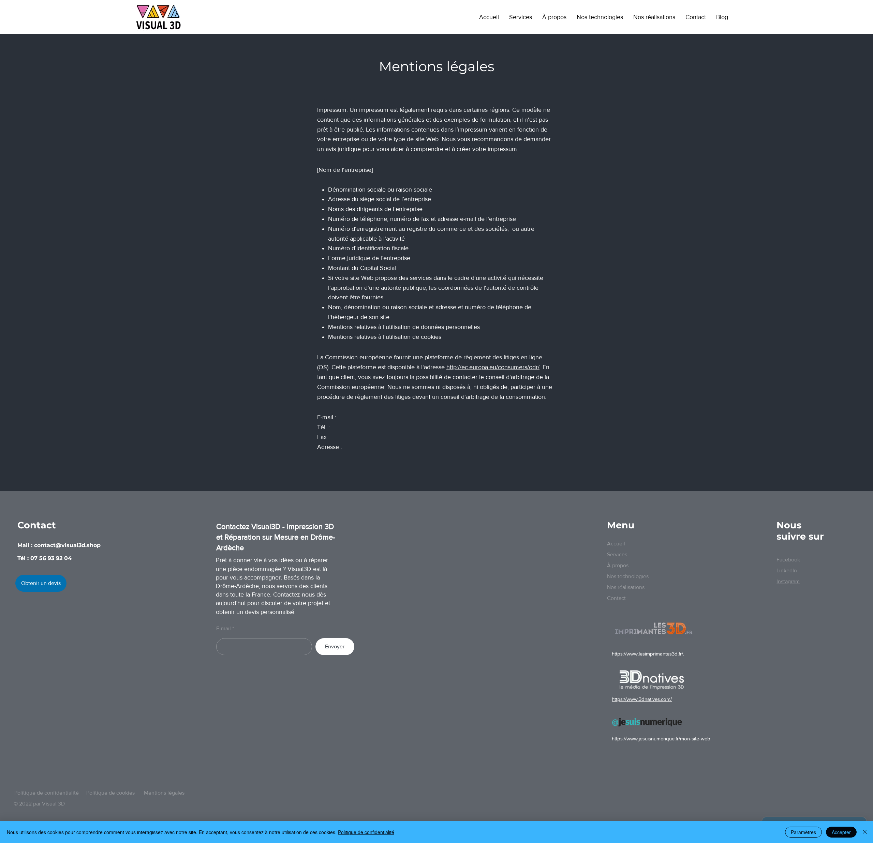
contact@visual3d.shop (67, 545)
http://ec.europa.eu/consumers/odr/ (492, 367)
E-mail (223, 628)
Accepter (841, 832)
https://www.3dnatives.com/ (642, 699)
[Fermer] (865, 832)
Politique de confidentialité (366, 832)
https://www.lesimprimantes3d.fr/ (647, 654)
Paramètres (803, 832)
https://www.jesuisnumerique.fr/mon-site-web (661, 738)
